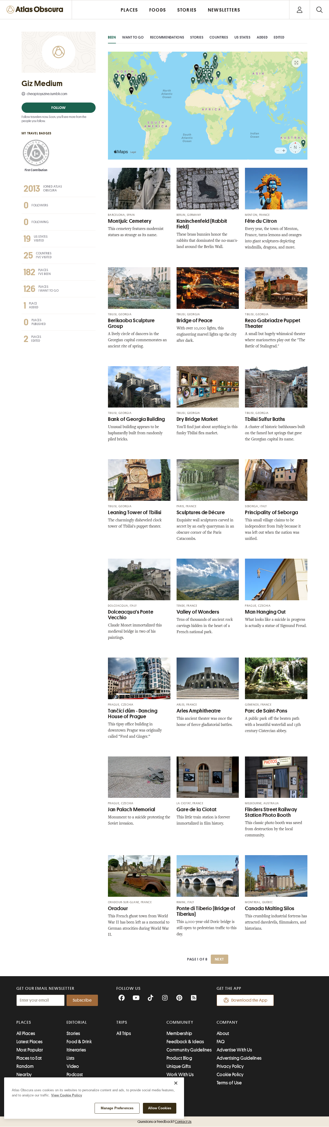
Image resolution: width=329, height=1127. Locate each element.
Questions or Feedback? (164, 1121)
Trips (121, 1022)
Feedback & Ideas (185, 1042)
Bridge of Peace (195, 320)
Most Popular (29, 1050)
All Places (25, 1033)
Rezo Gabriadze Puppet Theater (272, 323)
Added (262, 37)
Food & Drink (79, 1042)
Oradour (118, 908)
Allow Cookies (159, 1108)
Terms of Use (229, 1083)
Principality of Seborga (271, 512)
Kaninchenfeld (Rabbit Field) (202, 223)
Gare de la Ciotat (197, 809)
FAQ (221, 1042)
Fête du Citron (261, 221)
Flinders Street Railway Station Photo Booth (271, 812)
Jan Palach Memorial (131, 809)
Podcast (75, 1075)
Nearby (24, 1075)
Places (23, 1022)
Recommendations (167, 37)
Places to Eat (29, 1058)
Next (219, 959)
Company (227, 1022)
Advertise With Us (234, 1050)
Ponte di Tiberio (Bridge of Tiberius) (206, 911)
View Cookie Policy (66, 1095)
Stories (196, 37)
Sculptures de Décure (201, 512)
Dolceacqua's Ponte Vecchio (130, 614)
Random (25, 1066)
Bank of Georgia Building (136, 419)
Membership (179, 1033)
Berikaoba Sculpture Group (131, 323)
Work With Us (180, 1075)
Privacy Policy (230, 1066)
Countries (218, 37)
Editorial (77, 1022)
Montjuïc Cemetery (130, 221)
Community (180, 1022)
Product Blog (179, 1058)
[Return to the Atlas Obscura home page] (36, 9)
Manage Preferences (117, 1108)
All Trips (123, 1033)
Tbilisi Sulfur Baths (265, 419)
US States (242, 37)
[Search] (319, 9)
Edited (279, 37)
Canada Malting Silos (269, 908)
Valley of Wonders (198, 612)
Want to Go (133, 37)
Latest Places (29, 1042)
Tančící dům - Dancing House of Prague (132, 713)
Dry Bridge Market (197, 419)
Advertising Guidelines (239, 1058)
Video (73, 1066)
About (223, 1033)
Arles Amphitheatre (199, 711)
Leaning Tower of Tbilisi (134, 512)
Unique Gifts (179, 1066)
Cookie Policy (230, 1075)
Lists (71, 1058)
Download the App (249, 1000)
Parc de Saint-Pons (266, 711)
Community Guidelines (189, 1050)
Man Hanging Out (265, 612)
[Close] (175, 1083)
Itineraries (76, 1050)
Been (112, 37)
